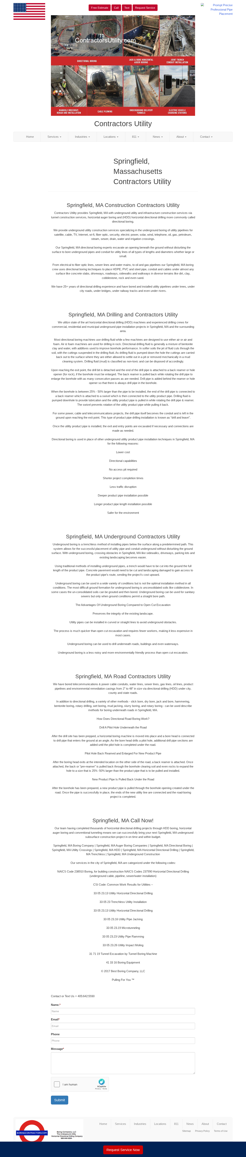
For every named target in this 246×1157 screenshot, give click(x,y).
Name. (56, 1004)
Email (55, 1019)
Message (57, 1048)
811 (134, 136)
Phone (55, 1034)
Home (30, 136)
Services (53, 136)
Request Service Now (123, 1150)
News (157, 136)
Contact (205, 136)
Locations (110, 136)
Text (126, 7)
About (180, 136)
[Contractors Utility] (49, 1134)
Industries (81, 136)
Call (116, 7)
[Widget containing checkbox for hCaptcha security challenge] (80, 1084)
